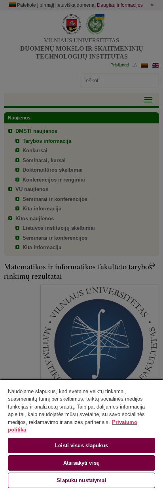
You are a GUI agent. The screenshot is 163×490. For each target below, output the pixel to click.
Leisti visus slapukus (81, 445)
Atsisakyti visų (81, 463)
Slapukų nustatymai (81, 480)
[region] (81, 434)
